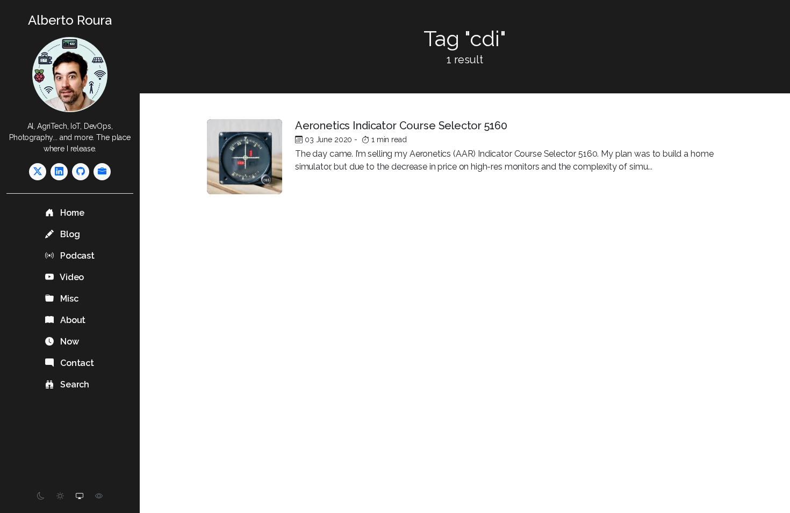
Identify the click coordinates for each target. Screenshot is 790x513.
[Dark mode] (40, 496)
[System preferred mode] (79, 496)
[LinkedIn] (59, 171)
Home (71, 213)
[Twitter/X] (37, 171)
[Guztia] (102, 171)
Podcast (76, 256)
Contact (76, 363)
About (71, 320)
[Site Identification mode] (98, 496)
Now (68, 341)
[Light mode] (60, 496)
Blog (69, 234)
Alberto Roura (70, 20)
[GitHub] (80, 171)
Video (71, 277)
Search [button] (73, 384)
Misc (68, 299)
